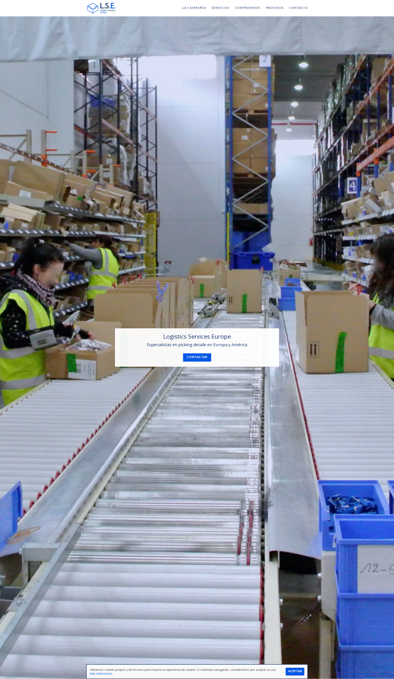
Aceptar (295, 671)
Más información (101, 674)
